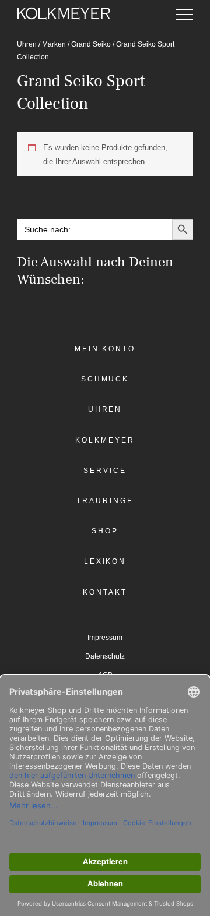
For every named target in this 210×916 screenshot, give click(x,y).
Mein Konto (105, 349)
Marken (54, 44)
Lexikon (105, 561)
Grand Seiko (91, 44)
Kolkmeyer (104, 440)
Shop (105, 531)
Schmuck (105, 379)
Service (104, 470)
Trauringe (104, 501)
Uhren (27, 44)
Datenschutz (105, 656)
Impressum (105, 638)
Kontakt (105, 592)
